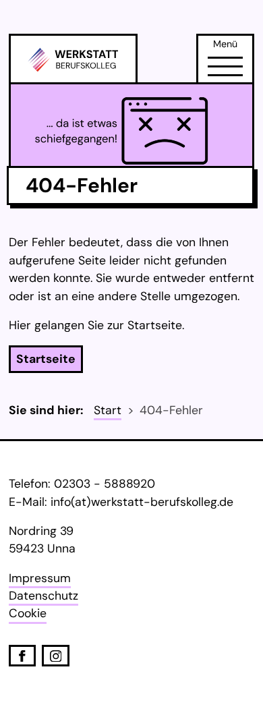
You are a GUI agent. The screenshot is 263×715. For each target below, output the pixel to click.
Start (107, 410)
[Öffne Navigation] (225, 67)
